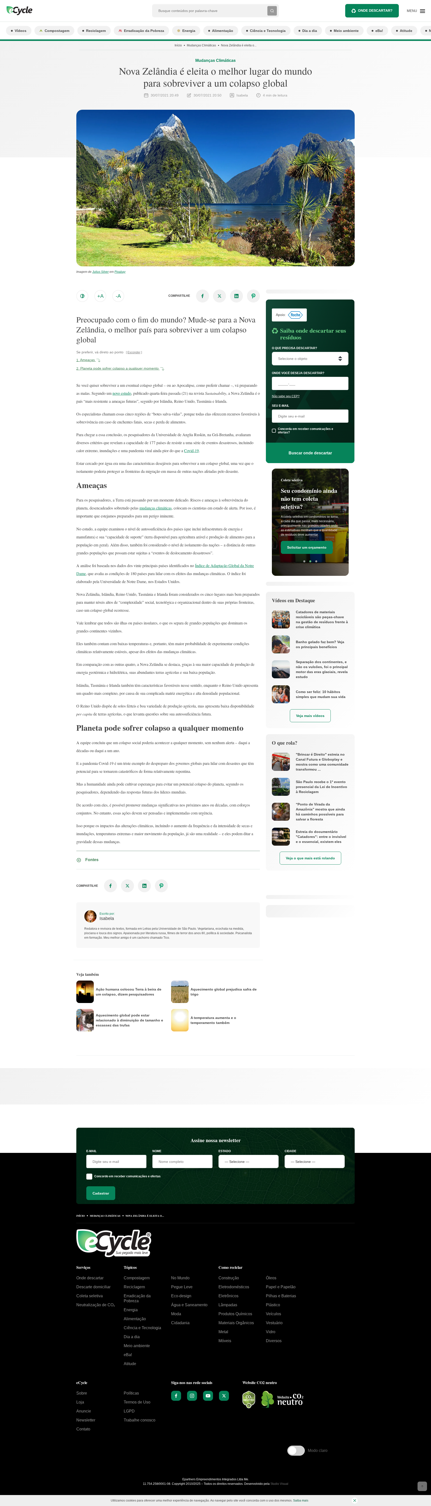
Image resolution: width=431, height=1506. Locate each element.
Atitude (406, 31)
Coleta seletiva (89, 1296)
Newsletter (85, 1420)
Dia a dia (309, 31)
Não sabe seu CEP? (286, 396)
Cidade (290, 1151)
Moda (176, 1314)
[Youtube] (208, 1396)
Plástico (273, 1305)
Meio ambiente (346, 31)
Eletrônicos (228, 1296)
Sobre (81, 1393)
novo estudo (121, 393)
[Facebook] (176, 1396)
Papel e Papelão (281, 1287)
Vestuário (274, 1323)
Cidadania (180, 1323)
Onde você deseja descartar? (298, 373)
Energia (188, 31)
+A (100, 296)
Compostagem (57, 31)
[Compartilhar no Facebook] (202, 296)
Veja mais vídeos (310, 716)
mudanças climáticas (155, 507)
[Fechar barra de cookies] (355, 1501)
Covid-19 (191, 450)
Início (178, 45)
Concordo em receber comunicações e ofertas (127, 1176)
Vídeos (20, 31)
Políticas (131, 1393)
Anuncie (83, 1411)
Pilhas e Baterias (281, 1296)
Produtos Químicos (235, 1314)
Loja (80, 1402)
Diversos (274, 1341)
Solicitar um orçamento (306, 547)
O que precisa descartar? (294, 348)
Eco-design (181, 1296)
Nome (156, 1151)
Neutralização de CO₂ (95, 1305)
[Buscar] (272, 10)
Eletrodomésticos (233, 1287)
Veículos (273, 1314)
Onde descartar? (375, 10)
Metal (223, 1332)
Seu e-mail (280, 405)
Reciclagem (96, 31)
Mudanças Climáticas (201, 45)
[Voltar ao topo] (422, 1486)
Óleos (271, 1278)
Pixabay (119, 272)
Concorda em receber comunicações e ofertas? (305, 430)
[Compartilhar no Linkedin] (236, 296)
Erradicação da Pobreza (144, 31)
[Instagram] (192, 1396)
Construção (228, 1278)
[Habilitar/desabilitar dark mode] (82, 296)
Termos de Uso (137, 1402)
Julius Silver (100, 272)
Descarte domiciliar (93, 1287)
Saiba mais (300, 1500)
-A (118, 296)
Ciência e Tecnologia (268, 31)
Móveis (224, 1341)
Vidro (270, 1332)
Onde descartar (90, 1278)
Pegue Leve (182, 1287)
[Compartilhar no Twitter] (219, 296)
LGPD (129, 1411)
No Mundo (180, 1278)
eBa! (379, 31)
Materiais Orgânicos (236, 1323)
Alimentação (222, 31)
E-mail (91, 1151)
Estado (224, 1151)
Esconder (133, 352)
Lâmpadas (227, 1305)
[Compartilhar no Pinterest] (253, 296)
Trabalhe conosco (139, 1420)
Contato (83, 1429)
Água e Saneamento (189, 1305)
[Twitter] (224, 1396)
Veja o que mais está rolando (310, 858)
